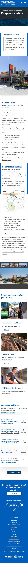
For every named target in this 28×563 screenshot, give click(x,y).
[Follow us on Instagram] (11, 505)
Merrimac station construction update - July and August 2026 (10, 432)
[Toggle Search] (21, 3)
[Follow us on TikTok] (14, 510)
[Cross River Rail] (8, 3)
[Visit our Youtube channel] (21, 505)
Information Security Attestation (14, 541)
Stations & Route (9, 10)
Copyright (14, 534)
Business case (14, 522)
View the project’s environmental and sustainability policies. (13, 252)
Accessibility (14, 536)
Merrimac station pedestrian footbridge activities (9, 422)
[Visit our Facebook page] (6, 505)
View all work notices (14, 472)
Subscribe (14, 494)
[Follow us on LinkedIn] (16, 505)
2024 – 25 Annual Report (14, 524)
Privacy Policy (14, 529)
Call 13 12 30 (8, 139)
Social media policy (14, 539)
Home (2, 10)
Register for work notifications (8, 412)
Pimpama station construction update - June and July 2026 (10, 442)
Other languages (14, 548)
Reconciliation (14, 527)
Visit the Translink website (12, 137)
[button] (27, 276)
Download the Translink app (12, 135)
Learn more (6, 329)
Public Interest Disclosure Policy (14, 546)
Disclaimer (14, 532)
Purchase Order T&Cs (14, 543)
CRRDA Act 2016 (14, 517)
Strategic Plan (14, 520)
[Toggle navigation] (25, 3)
